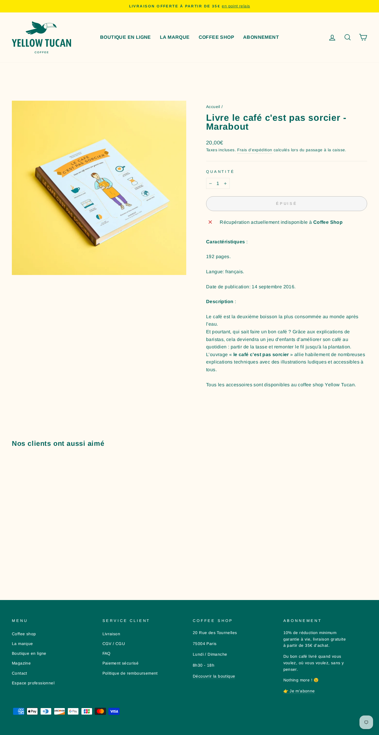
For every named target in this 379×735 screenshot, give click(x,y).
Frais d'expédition (254, 150)
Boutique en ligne (125, 37)
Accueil (213, 106)
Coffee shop (216, 37)
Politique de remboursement (130, 673)
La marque (175, 37)
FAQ (106, 653)
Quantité (220, 171)
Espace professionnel (33, 683)
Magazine (21, 663)
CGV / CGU (113, 643)
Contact (19, 673)
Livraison (111, 634)
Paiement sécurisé (120, 663)
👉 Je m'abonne (299, 691)
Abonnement (261, 37)
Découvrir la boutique (214, 676)
